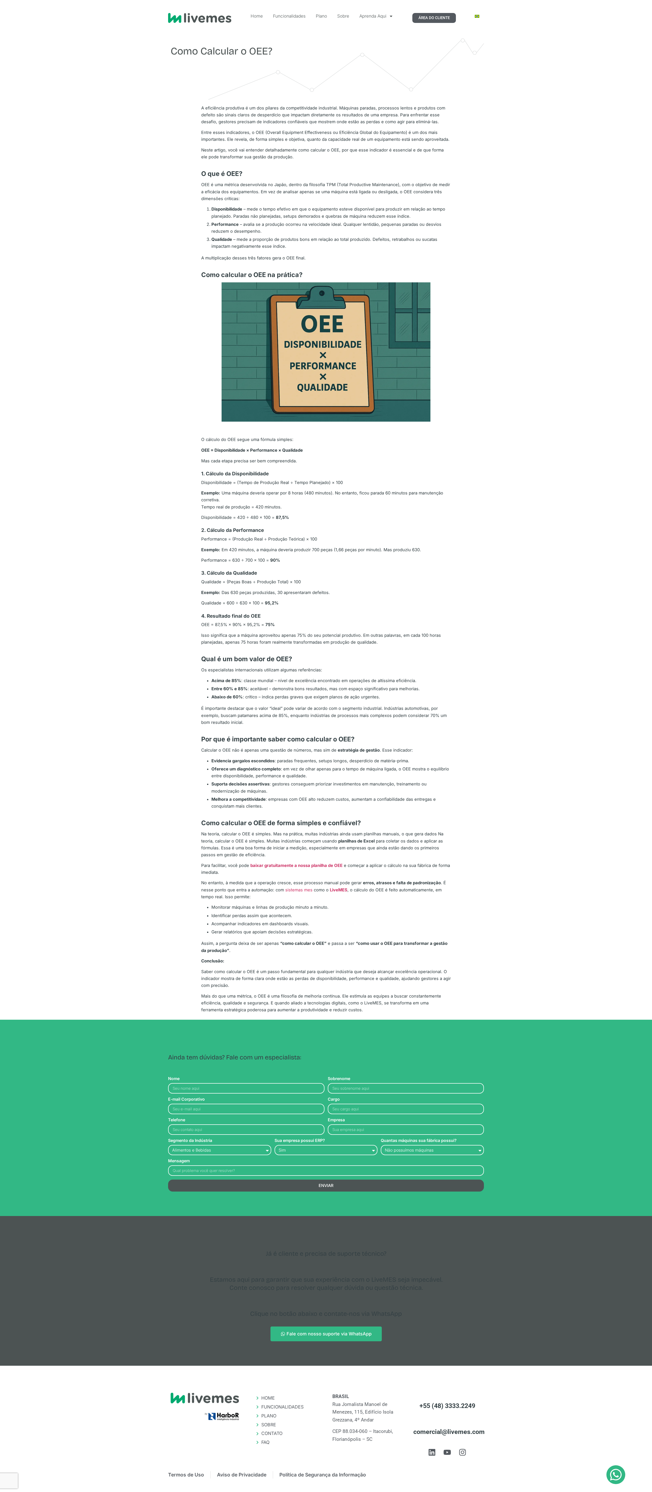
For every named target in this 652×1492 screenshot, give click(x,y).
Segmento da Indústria (190, 1140)
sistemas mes (299, 889)
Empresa (336, 1120)
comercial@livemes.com (449, 1431)
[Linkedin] (432, 1452)
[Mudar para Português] (477, 16)
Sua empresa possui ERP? (300, 1140)
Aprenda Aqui (372, 16)
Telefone (176, 1120)
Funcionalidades (289, 16)
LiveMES (338, 889)
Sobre (343, 16)
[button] (615, 1474)
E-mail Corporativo (186, 1099)
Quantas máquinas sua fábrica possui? (419, 1140)
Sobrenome (339, 1078)
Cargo (334, 1099)
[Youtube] (447, 1452)
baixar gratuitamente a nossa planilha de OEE (296, 865)
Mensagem (179, 1161)
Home (257, 16)
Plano (321, 16)
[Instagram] (462, 1452)
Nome (174, 1078)
